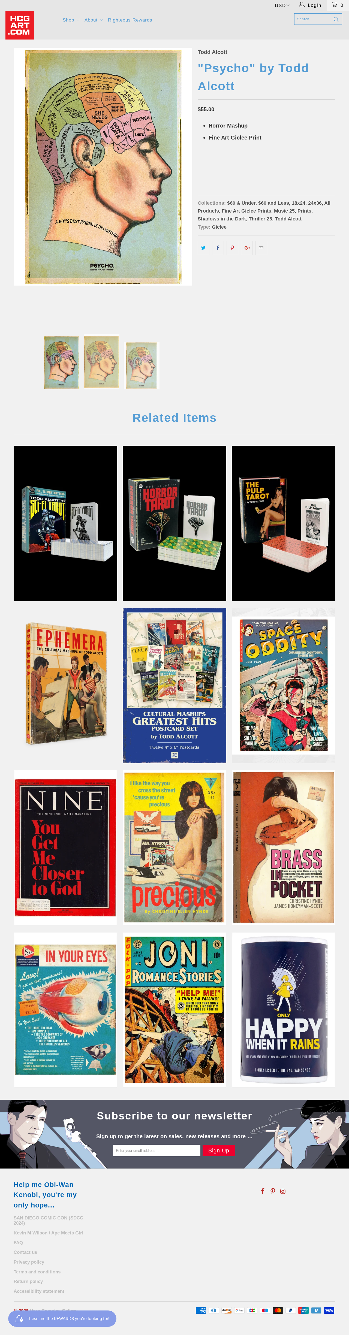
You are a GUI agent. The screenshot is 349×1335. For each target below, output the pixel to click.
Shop (69, 20)
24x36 (242, 165)
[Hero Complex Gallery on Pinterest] (273, 1191)
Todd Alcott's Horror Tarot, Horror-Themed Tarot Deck (174, 523)
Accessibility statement (39, 1291)
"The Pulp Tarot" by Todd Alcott (283, 523)
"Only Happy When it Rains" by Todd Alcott (283, 1010)
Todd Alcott (212, 52)
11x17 (224, 165)
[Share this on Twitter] (203, 248)
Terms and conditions (37, 1272)
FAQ (18, 1242)
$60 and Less (273, 203)
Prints (304, 211)
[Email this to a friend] (261, 248)
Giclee (219, 227)
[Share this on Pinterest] (232, 248)
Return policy (28, 1281)
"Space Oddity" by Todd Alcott (283, 685)
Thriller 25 (260, 219)
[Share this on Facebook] (218, 248)
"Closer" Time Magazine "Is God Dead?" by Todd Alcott (65, 847)
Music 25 (284, 211)
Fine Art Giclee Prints (246, 211)
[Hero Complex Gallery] (30, 25)
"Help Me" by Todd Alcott (174, 1010)
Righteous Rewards (130, 20)
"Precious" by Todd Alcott (174, 847)
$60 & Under (241, 203)
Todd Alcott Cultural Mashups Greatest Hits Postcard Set (174, 685)
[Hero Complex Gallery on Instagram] (283, 1191)
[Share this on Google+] (247, 248)
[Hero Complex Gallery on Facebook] (263, 1191)
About (92, 20)
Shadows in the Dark (222, 219)
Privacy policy (29, 1262)
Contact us (25, 1252)
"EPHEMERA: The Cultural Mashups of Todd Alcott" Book (65, 685)
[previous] (23, 185)
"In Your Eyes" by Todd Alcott (65, 1010)
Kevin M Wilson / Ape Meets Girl (48, 1233)
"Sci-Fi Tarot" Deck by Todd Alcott (65, 523)
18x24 (206, 165)
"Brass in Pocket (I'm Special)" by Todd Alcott (283, 847)
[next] (182, 185)
